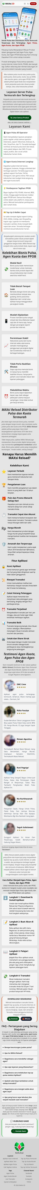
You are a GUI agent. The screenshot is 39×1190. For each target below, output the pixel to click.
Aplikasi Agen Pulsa (10, 1164)
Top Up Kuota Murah (29, 1161)
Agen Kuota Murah (10, 1176)
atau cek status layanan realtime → (19, 122)
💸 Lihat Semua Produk (19, 118)
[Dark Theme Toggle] (28, 3)
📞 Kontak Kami (19, 1131)
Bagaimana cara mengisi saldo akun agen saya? (18, 1090)
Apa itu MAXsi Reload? (13, 1053)
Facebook (29, 1173)
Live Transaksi (10, 1179)
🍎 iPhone (26, 1019)
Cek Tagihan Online (10, 1167)
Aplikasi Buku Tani (10, 1161)
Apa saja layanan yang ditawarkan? (18, 1067)
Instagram (28, 1179)
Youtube (29, 1176)
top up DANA (33, 1108)
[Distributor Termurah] (3, 4)
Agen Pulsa (10, 1173)
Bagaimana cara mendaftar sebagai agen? (18, 1060)
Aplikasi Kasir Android (10, 1159)
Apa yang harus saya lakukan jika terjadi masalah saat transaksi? (17, 1098)
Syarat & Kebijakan (10, 1182)
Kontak (33, 3)
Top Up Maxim (29, 1164)
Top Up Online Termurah (28, 1167)
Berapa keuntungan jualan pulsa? (18, 1047)
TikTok (29, 1182)
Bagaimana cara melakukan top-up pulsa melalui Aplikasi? (18, 1074)
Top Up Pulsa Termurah (29, 1159)
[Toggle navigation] (24, 3)
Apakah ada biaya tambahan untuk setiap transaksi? (18, 1082)
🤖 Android (13, 1019)
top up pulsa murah (8, 1108)
